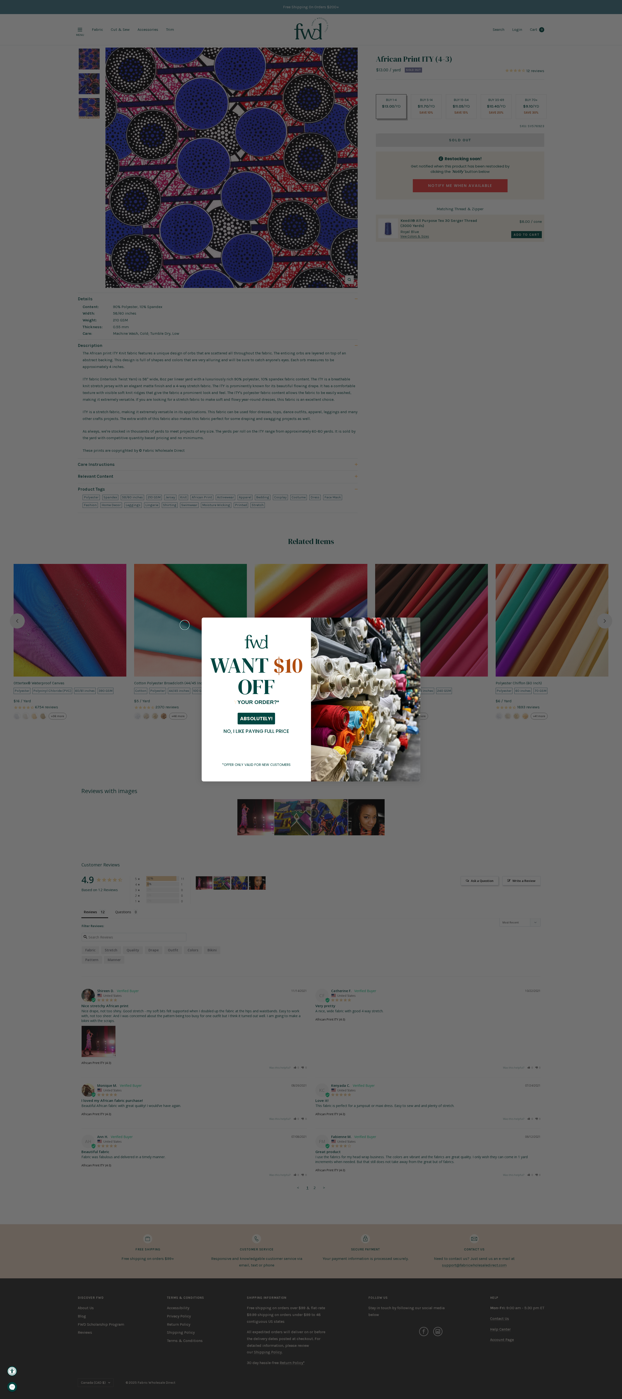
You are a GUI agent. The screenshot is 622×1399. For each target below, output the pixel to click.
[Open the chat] (12, 1387)
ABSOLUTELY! (256, 718)
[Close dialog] (184, 624)
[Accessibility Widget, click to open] (12, 1371)
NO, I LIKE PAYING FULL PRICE (256, 731)
